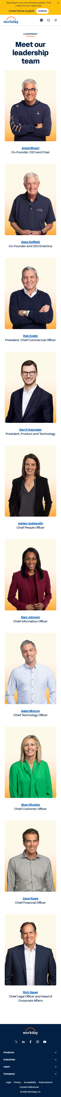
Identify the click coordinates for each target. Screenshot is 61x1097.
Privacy (17, 1082)
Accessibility (30, 1082)
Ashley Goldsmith (30, 523)
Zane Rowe (30, 898)
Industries (9, 1059)
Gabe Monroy (30, 711)
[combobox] (21, 11)
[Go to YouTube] (44, 1041)
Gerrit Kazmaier (30, 430)
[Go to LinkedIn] (23, 1041)
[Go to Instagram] (37, 1041)
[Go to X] (16, 1041)
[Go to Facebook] (30, 1041)
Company (9, 1073)
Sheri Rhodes (30, 805)
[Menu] (55, 20)
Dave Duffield (30, 242)
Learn (7, 1066)
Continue (42, 10)
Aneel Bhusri (30, 148)
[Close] (58, 3)
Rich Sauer (30, 992)
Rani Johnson (30, 617)
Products (9, 1052)
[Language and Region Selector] (41, 20)
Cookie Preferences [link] (29, 1087)
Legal (8, 1082)
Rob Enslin (30, 336)
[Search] (48, 20)
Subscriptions (45, 1082)
